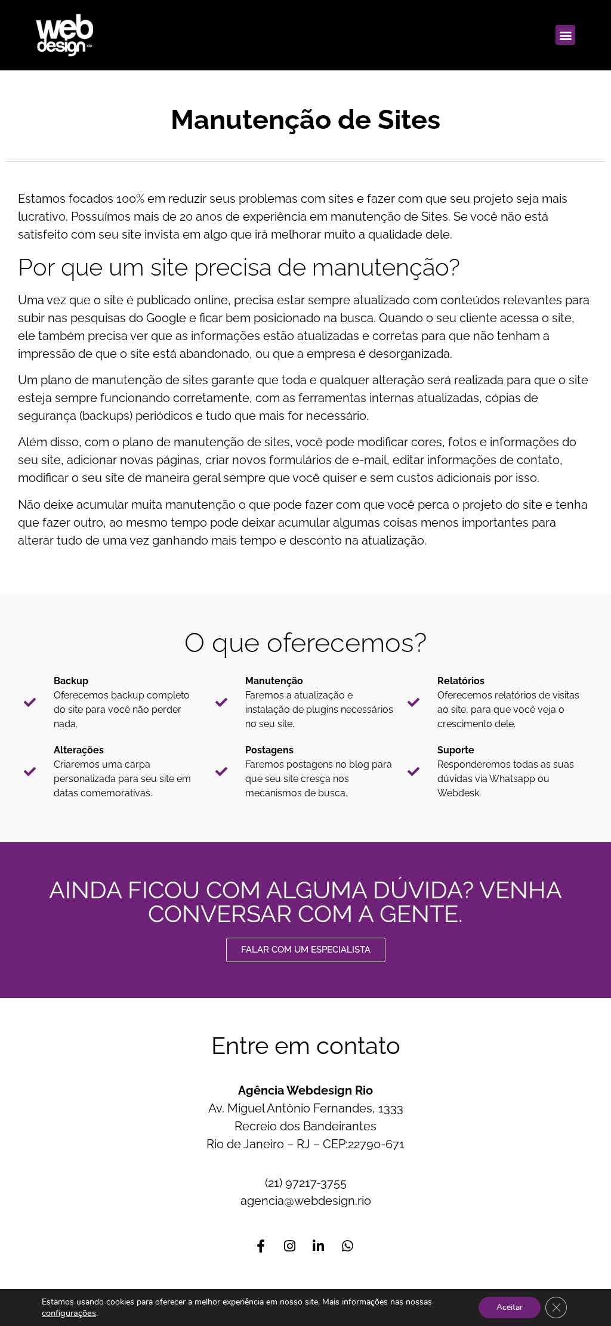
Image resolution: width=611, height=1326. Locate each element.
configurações (69, 1313)
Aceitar (509, 1307)
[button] (565, 35)
